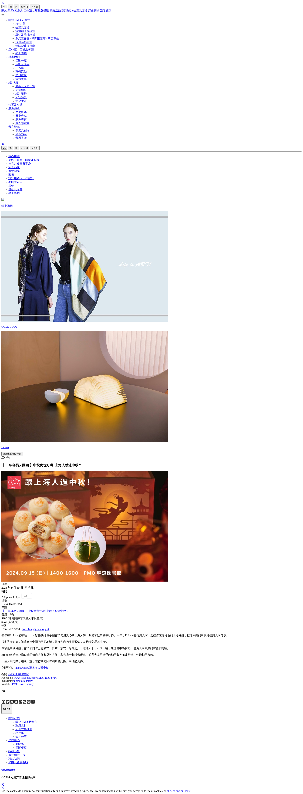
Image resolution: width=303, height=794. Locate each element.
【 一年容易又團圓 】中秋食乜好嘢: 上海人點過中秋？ (35, 610)
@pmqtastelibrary (23, 680)
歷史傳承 (93, 10)
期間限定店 (15, 182)
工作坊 (19, 67)
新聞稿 (19, 743)
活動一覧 (21, 60)
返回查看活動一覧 (12, 453)
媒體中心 (14, 740)
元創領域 (21, 90)
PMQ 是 (20, 23)
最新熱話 (21, 134)
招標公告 (14, 751)
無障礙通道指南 (25, 45)
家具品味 (14, 167)
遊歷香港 (21, 137)
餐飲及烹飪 (15, 189)
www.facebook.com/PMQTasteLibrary (35, 677)
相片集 (19, 732)
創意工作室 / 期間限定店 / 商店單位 (37, 38)
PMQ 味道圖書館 (18, 674)
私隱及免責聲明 (18, 762)
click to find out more (179, 790)
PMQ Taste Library (23, 684)
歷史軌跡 (21, 112)
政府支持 (21, 725)
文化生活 (21, 101)
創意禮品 (14, 170)
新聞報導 (21, 747)
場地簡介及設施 (25, 31)
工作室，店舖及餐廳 (36, 10)
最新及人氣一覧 (25, 86)
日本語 (34, 6)
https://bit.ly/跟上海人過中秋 (32, 667)
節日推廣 (21, 75)
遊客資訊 (105, 10)
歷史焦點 (21, 115)
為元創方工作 (16, 755)
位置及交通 (80, 10)
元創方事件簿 (23, 729)
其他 (11, 185)
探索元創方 (22, 130)
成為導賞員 (22, 123)
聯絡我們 (14, 758)
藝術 (11, 174)
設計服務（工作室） (21, 178)
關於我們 (14, 718)
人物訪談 (21, 97)
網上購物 (21, 53)
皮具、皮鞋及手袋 (19, 163)
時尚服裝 (14, 156)
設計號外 (67, 10)
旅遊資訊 (21, 78)
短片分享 (21, 736)
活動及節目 (22, 64)
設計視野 (21, 93)
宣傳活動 (21, 71)
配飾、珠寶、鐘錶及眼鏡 (23, 159)
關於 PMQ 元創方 (12, 10)
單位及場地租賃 (25, 34)
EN (4, 6)
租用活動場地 (23, 42)
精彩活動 (55, 10)
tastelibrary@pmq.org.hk (35, 629)
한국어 (24, 6)
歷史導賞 (21, 119)
